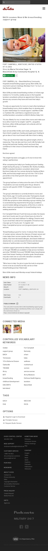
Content (28, 450)
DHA (4, 404)
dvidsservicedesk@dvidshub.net (14, 446)
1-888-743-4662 (9, 454)
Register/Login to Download (15, 417)
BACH (5, 401)
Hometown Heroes (30, 441)
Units (6, 500)
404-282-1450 (8, 439)
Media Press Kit (9, 496)
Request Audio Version (13, 423)
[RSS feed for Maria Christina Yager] (30, 69)
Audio (26, 460)
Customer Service (9, 486)
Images (27, 453)
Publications (28, 466)
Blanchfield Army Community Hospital (19, 72)
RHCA (26, 404)
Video (26, 455)
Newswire (8, 467)
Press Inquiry (9, 491)
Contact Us (7, 475)
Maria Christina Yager (19, 58)
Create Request (9, 493)
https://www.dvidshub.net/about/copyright (17, 313)
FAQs (5, 479)
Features (7, 463)
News (26, 457)
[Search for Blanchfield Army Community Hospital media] (36, 72)
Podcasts (28, 464)
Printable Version (11, 420)
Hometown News (31, 436)
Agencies (7, 503)
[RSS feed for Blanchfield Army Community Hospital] (39, 72)
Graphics (27, 462)
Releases (28, 439)
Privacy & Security (9, 477)
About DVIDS (9, 472)
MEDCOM (27, 401)
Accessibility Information (11, 484)
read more (31, 61)
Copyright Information (10, 481)
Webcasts (28, 469)
